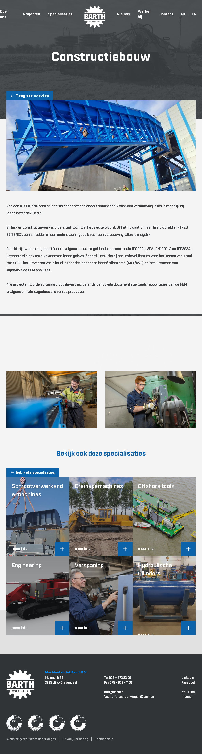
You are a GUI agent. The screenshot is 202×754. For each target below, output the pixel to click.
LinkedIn (188, 678)
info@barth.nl (114, 692)
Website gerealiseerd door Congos (31, 739)
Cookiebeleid (104, 739)
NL (183, 14)
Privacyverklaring (75, 739)
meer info (19, 548)
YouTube (188, 692)
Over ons (4, 14)
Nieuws (123, 14)
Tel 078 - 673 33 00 (117, 678)
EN (194, 14)
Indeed (187, 697)
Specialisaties (60, 14)
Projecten (31, 14)
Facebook (189, 682)
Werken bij (145, 14)
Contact (166, 14)
